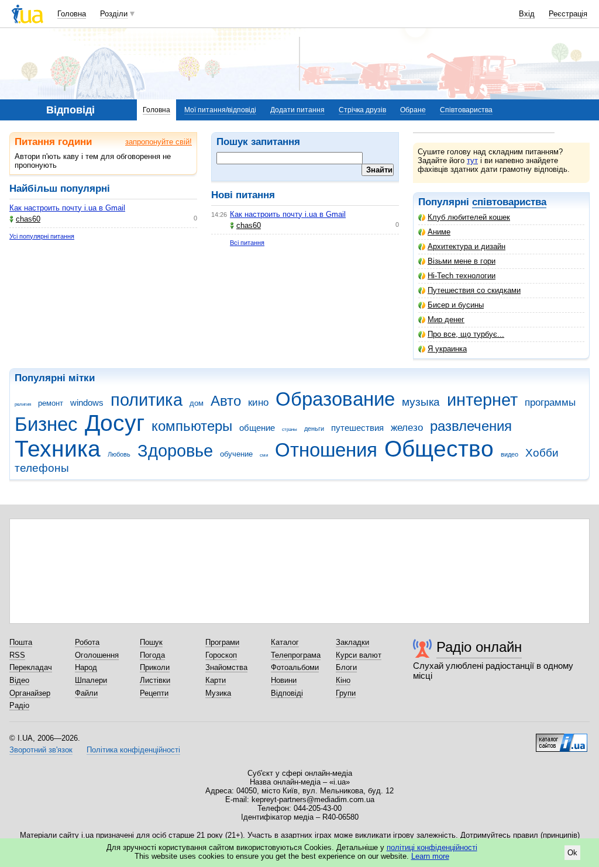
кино (258, 402)
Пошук (151, 642)
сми (264, 455)
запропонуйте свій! (158, 141)
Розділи (114, 13)
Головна (71, 13)
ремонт (50, 403)
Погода (152, 655)
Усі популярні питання (41, 236)
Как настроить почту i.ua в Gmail (67, 207)
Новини (284, 680)
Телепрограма (296, 655)
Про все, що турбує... (466, 334)
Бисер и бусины (456, 304)
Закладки (352, 642)
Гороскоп (221, 655)
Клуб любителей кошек (469, 217)
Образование (335, 399)
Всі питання (247, 242)
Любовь (119, 454)
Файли (86, 693)
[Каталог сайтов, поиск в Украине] (561, 738)
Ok (572, 852)
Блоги (346, 667)
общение (257, 428)
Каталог (285, 642)
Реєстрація (568, 13)
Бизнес (46, 424)
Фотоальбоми (295, 667)
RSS (17, 655)
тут (472, 160)
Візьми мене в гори (461, 261)
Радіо (19, 705)
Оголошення (97, 655)
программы (550, 402)
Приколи (155, 667)
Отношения (326, 450)
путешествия (357, 428)
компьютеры (192, 426)
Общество (439, 448)
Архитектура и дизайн (466, 246)
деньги (314, 428)
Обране (413, 110)
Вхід (527, 13)
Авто (226, 401)
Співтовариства (466, 110)
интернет (482, 400)
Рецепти (154, 693)
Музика (218, 693)
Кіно (343, 680)
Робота (87, 642)
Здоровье (175, 450)
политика (147, 400)
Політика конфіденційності (133, 749)
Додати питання (297, 110)
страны (289, 429)
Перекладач (30, 667)
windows (87, 402)
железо (407, 427)
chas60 (28, 219)
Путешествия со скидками (474, 290)
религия (23, 404)
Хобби (542, 453)
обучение (236, 454)
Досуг (114, 423)
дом (197, 403)
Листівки (155, 680)
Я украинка (447, 348)
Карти (215, 680)
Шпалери (91, 680)
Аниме (439, 231)
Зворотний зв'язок (41, 749)
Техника (58, 448)
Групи (346, 693)
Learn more (430, 856)
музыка (421, 402)
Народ (86, 667)
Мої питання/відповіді (220, 110)
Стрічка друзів (362, 110)
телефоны (42, 468)
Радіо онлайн (479, 647)
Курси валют (358, 655)
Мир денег (446, 319)
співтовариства (509, 202)
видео (509, 454)
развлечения (471, 426)
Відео (19, 680)
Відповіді (287, 693)
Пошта (20, 642)
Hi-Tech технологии (461, 275)
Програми (222, 642)
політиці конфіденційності (432, 847)
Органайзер (29, 693)
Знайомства (226, 667)
